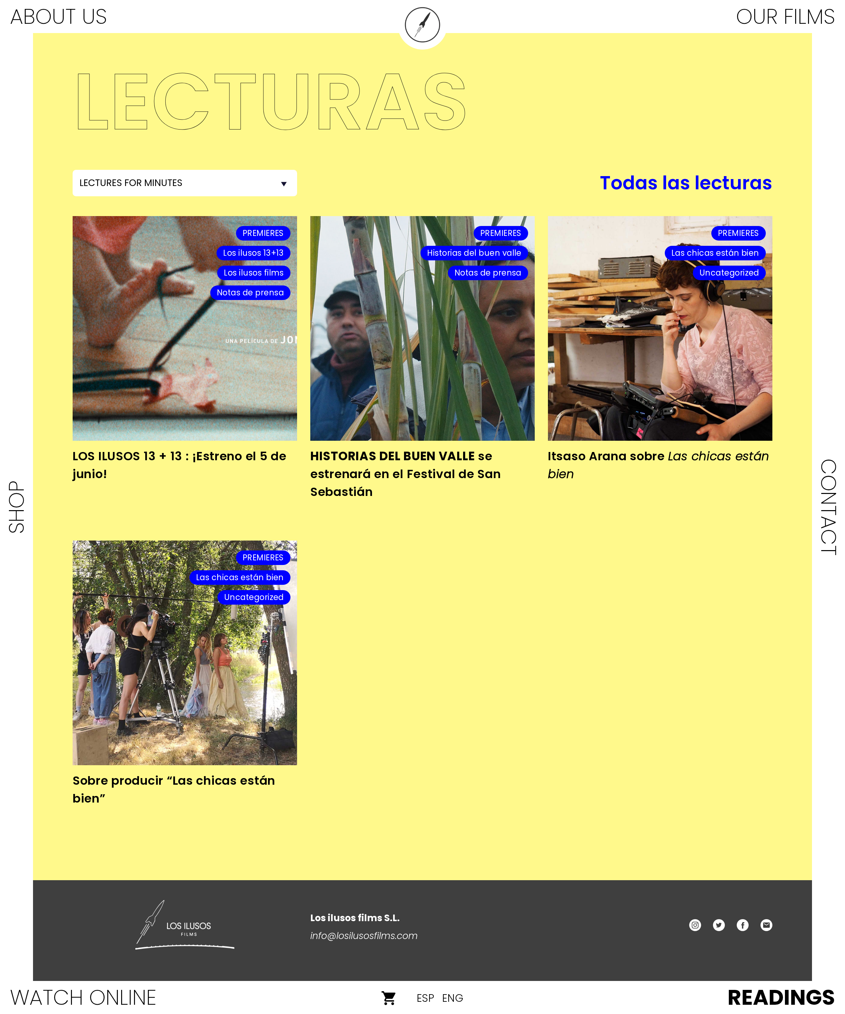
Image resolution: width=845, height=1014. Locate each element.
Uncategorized (729, 272)
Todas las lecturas (686, 183)
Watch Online (83, 997)
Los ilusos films (254, 272)
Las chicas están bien (715, 252)
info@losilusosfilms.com (364, 935)
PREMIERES (263, 233)
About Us (58, 16)
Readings (781, 997)
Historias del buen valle (474, 252)
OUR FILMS (785, 16)
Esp (425, 998)
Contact (828, 507)
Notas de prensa (250, 292)
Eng (452, 998)
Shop (16, 507)
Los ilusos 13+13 (253, 252)
